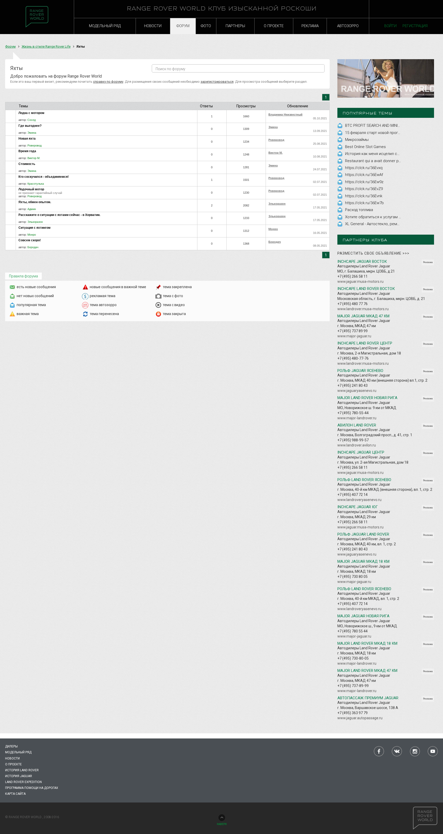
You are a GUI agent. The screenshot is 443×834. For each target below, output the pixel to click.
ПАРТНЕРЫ (235, 26)
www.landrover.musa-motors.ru (363, 309)
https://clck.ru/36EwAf (364, 174)
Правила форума (23, 276)
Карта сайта (15, 794)
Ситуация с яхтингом (34, 228)
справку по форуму (108, 82)
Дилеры (11, 746)
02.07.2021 (320, 181)
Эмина (31, 132)
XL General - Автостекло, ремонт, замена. (382, 224)
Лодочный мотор (31, 189)
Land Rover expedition (23, 782)
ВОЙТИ (390, 26)
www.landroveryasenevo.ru (359, 500)
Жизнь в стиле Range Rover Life (46, 46)
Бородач (32, 247)
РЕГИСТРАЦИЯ (415, 26)
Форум (10, 46)
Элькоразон (277, 203)
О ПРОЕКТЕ (274, 26)
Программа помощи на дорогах (31, 788)
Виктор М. (33, 158)
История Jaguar (18, 776)
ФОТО (206, 26)
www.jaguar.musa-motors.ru (360, 281)
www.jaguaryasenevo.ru (356, 391)
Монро (31, 234)
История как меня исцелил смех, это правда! (385, 153)
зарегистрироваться (217, 82)
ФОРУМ (182, 26)
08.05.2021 (320, 245)
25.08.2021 (320, 143)
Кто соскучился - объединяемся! (43, 177)
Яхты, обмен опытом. (34, 202)
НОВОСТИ (153, 26)
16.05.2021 (320, 232)
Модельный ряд (18, 752)
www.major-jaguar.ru (354, 336)
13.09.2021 (320, 130)
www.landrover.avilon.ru (356, 445)
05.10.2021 (320, 118)
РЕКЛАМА (310, 26)
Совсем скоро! (29, 240)
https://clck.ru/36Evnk (363, 196)
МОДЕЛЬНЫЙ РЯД (105, 26)
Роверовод (34, 145)
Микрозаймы (357, 139)
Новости (12, 758)
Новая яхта (27, 138)
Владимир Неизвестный (285, 114)
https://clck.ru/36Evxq (363, 167)
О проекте (13, 764)
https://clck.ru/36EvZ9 (364, 188)
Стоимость (26, 164)
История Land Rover (22, 770)
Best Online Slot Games (365, 146)
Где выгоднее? (30, 126)
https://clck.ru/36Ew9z (364, 182)
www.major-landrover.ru (356, 418)
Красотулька (35, 183)
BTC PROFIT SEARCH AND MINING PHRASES (382, 125)
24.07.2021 (320, 169)
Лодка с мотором (31, 113)
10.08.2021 (320, 156)
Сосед (31, 119)
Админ (31, 209)
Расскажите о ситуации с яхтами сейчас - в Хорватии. (59, 215)
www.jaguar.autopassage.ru (359, 718)
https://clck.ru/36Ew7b (364, 203)
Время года (27, 151)
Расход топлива (359, 209)
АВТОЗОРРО (348, 26)
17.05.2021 (320, 207)
